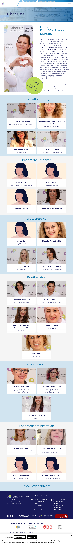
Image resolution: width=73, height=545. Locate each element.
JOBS (35, 83)
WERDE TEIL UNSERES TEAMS (32, 88)
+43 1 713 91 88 (29, 1)
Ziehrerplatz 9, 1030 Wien (15, 504)
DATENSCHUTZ (21, 532)
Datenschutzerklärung (48, 543)
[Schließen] (71, 535)
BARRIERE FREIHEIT (31, 532)
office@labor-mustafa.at (47, 1)
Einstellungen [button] (9, 537)
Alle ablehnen (20, 537)
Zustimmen (31, 537)
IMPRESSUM (13, 532)
